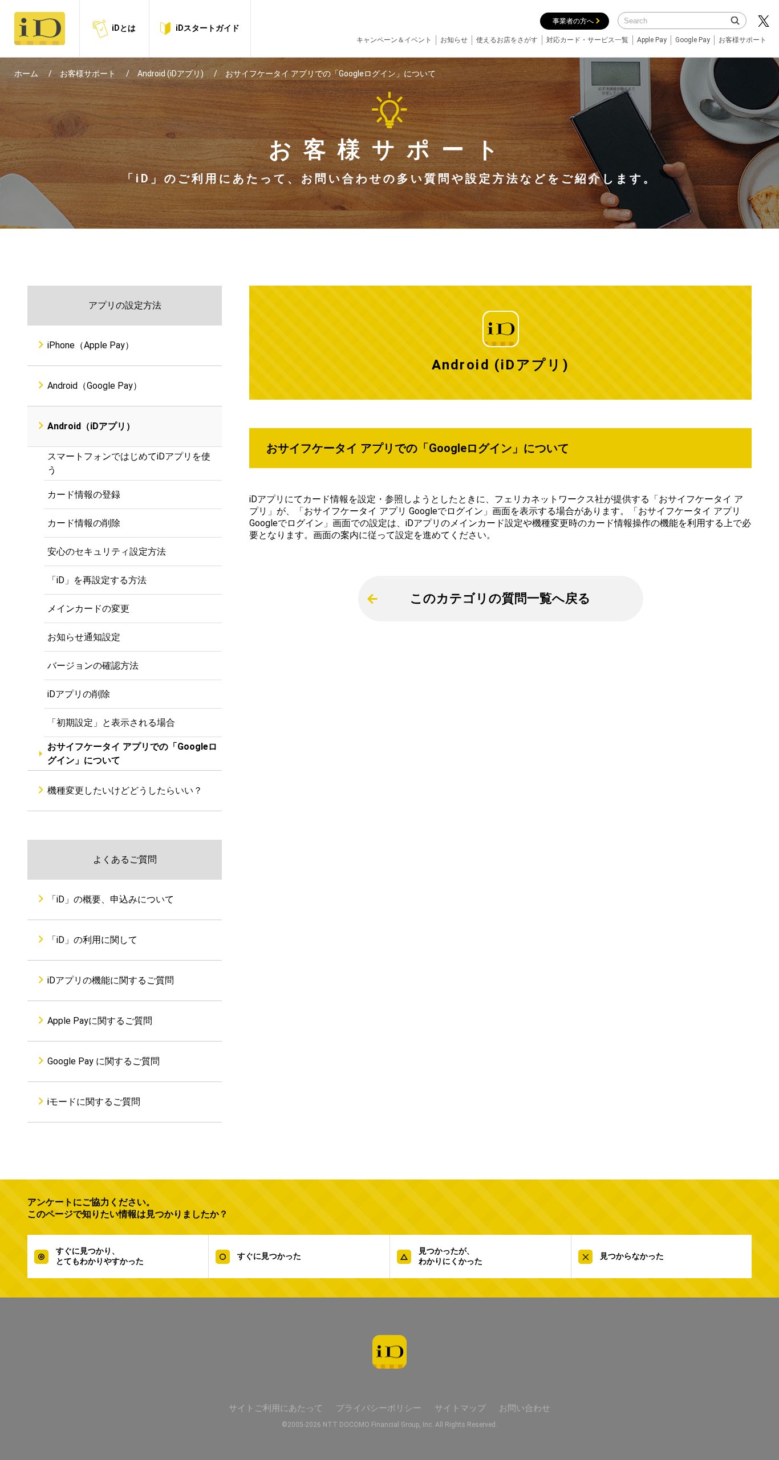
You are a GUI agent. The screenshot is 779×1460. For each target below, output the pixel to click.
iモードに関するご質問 (93, 1101)
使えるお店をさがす (507, 40)
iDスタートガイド (208, 27)
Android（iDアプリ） (91, 426)
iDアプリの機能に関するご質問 (110, 980)
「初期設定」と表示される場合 (111, 722)
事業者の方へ (573, 21)
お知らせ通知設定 (83, 637)
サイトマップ (460, 1408)
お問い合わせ (524, 1408)
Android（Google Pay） (94, 385)
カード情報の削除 (83, 523)
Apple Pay (652, 40)
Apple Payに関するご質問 (99, 1020)
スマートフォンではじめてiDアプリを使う (128, 463)
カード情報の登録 (83, 494)
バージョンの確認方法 (93, 665)
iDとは (124, 27)
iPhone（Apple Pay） (90, 345)
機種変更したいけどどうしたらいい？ (124, 790)
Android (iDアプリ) (170, 73)
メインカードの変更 (88, 608)
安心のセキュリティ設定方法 (106, 551)
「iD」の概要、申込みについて (110, 899)
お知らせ (454, 40)
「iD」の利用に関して (92, 939)
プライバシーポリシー (378, 1408)
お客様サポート (742, 40)
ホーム (26, 73)
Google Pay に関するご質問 (103, 1061)
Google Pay (692, 40)
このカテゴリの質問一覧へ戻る (500, 598)
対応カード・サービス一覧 (587, 40)
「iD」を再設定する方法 (97, 580)
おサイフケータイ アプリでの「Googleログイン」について (132, 753)
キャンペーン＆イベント (394, 40)
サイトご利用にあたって (276, 1408)
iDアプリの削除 (78, 694)
